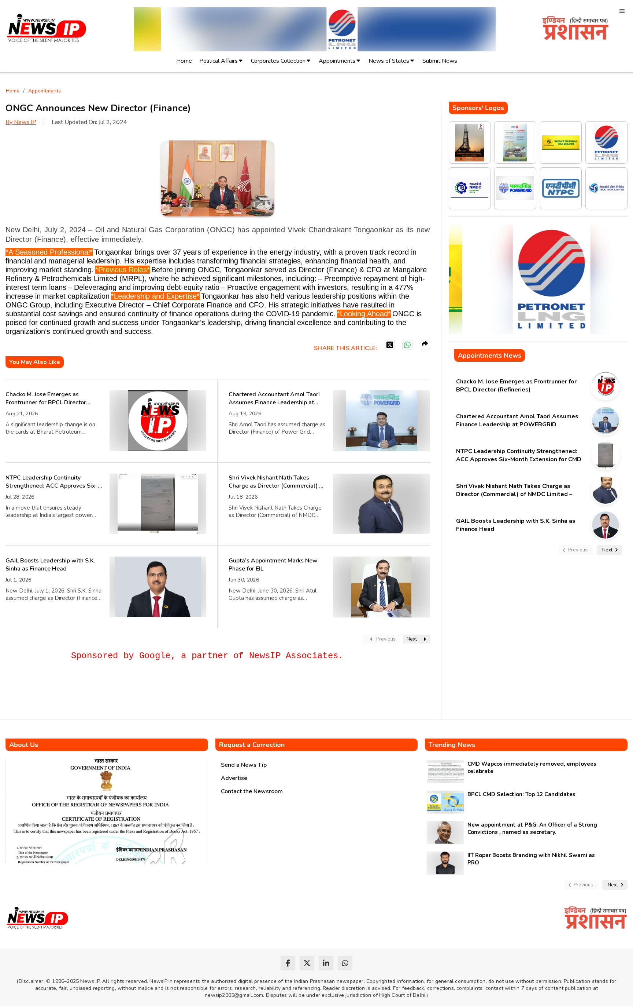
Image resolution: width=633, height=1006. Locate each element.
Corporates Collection (278, 61)
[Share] (425, 345)
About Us (23, 744)
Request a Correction (252, 744)
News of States (389, 61)
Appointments (337, 61)
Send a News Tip (244, 765)
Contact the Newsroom (252, 791)
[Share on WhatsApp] (407, 345)
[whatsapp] (345, 963)
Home (184, 61)
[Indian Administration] (575, 29)
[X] (390, 345)
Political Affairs (218, 61)
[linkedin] (326, 963)
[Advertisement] (138, 693)
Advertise (234, 778)
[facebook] (288, 963)
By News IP (20, 122)
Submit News (439, 61)
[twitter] (307, 963)
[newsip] (46, 29)
